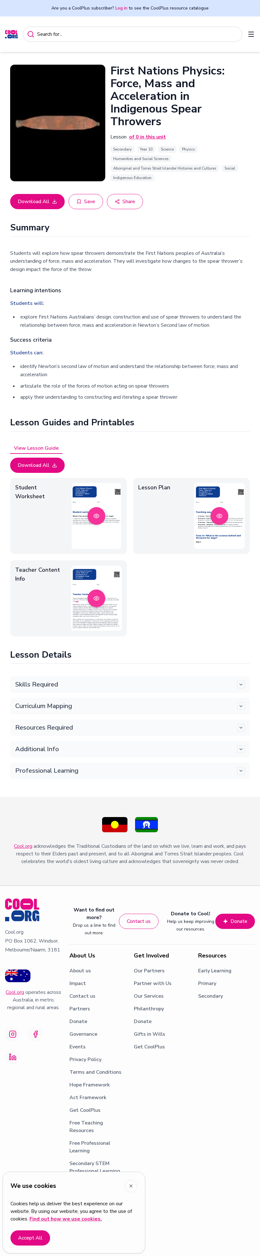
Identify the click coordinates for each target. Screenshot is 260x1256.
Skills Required (36, 684)
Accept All (30, 1237)
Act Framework (87, 1097)
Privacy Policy (85, 1059)
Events (77, 1046)
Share (128, 201)
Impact (77, 983)
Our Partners (149, 970)
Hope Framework (89, 1084)
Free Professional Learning (89, 1147)
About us (80, 970)
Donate (239, 921)
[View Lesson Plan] (219, 516)
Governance (83, 1034)
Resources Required (44, 727)
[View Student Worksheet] (96, 516)
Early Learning (214, 970)
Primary (207, 983)
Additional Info (37, 749)
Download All (33, 201)
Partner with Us (153, 983)
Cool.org (23, 846)
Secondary (210, 996)
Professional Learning (46, 770)
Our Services (149, 996)
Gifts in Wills (149, 1034)
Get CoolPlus (85, 1110)
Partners (79, 1008)
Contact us (139, 921)
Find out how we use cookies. (65, 1218)
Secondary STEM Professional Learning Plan (94, 1171)
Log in (121, 8)
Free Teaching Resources (86, 1126)
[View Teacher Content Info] (96, 598)
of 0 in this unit (147, 136)
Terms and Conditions (95, 1072)
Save (89, 201)
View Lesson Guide (36, 448)
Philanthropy (149, 1008)
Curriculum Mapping (43, 706)
